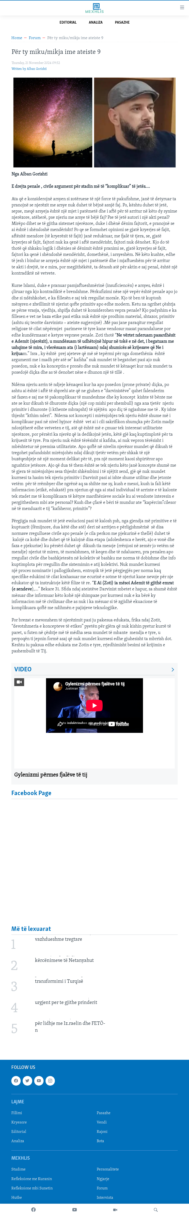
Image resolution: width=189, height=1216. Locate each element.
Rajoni (102, 1132)
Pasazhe (122, 23)
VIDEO (23, 669)
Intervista (105, 1198)
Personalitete (108, 1169)
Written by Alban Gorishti (29, 69)
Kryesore (19, 1122)
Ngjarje (103, 1179)
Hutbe (16, 1198)
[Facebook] (33, 1210)
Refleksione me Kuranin (31, 1179)
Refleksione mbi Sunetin (32, 1188)
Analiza (96, 23)
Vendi (102, 1122)
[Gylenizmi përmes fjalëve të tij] (94, 723)
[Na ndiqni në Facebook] (16, 1080)
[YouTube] (74, 1210)
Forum (35, 38)
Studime (18, 1169)
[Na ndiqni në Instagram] (50, 1080)
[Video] (115, 1210)
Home (16, 38)
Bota (100, 1141)
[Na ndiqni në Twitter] (27, 1080)
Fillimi (16, 1113)
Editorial (68, 23)
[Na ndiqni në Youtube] (39, 1080)
